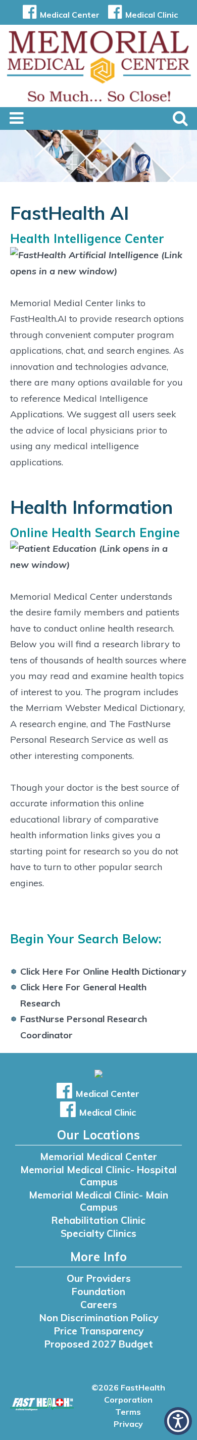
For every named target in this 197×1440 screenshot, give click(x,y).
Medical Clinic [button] (151, 15)
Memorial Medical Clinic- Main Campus (98, 1201)
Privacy (128, 1424)
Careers (98, 1305)
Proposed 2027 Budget (98, 1344)
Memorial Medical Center (98, 1156)
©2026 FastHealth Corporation (128, 1393)
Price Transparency (98, 1331)
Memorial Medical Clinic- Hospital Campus (98, 1176)
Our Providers (99, 1278)
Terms (128, 1412)
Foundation (98, 1291)
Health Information (91, 507)
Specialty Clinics (98, 1233)
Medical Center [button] (70, 15)
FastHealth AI (69, 213)
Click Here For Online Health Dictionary (103, 971)
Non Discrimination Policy (98, 1318)
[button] (178, 1421)
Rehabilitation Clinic (98, 1220)
